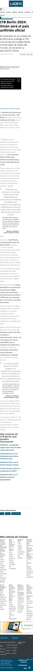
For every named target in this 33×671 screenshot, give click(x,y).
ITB (2, 513)
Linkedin (14, 650)
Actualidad (3, 642)
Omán (7, 513)
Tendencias (9, 645)
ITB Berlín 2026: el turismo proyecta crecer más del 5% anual (3, 601)
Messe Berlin (16, 513)
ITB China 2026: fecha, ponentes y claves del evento (21, 551)
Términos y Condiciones (6, 667)
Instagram (15, 647)
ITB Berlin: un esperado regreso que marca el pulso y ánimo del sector (10, 447)
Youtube (14, 653)
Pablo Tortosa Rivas (11, 109)
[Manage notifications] (29, 667)
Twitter (14, 642)
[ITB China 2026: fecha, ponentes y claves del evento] (21, 540)
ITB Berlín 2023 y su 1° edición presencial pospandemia (9, 477)
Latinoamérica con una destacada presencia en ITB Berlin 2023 (9, 456)
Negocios (20, 12)
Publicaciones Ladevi (21, 642)
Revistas (8, 653)
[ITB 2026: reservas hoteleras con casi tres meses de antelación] (12, 592)
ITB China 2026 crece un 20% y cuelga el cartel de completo (12, 560)
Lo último (8, 12)
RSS (25, 668)
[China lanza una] (3, 548)
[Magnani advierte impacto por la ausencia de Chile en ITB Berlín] (21, 590)
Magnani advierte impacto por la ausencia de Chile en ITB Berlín (21, 605)
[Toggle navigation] (3, 9)
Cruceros (8, 647)
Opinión (8, 650)
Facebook (14, 645)
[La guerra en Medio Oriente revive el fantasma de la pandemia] (29, 549)
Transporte (9, 642)
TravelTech (27, 12)
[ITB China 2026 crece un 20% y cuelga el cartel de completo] (12, 545)
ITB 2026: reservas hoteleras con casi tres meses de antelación (13, 611)
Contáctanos (22, 665)
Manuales (14, 12)
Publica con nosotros (22, 661)
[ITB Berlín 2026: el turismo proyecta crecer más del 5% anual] (3, 588)
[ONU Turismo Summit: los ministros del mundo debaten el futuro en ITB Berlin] (29, 591)
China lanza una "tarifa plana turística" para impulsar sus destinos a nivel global (3, 570)
